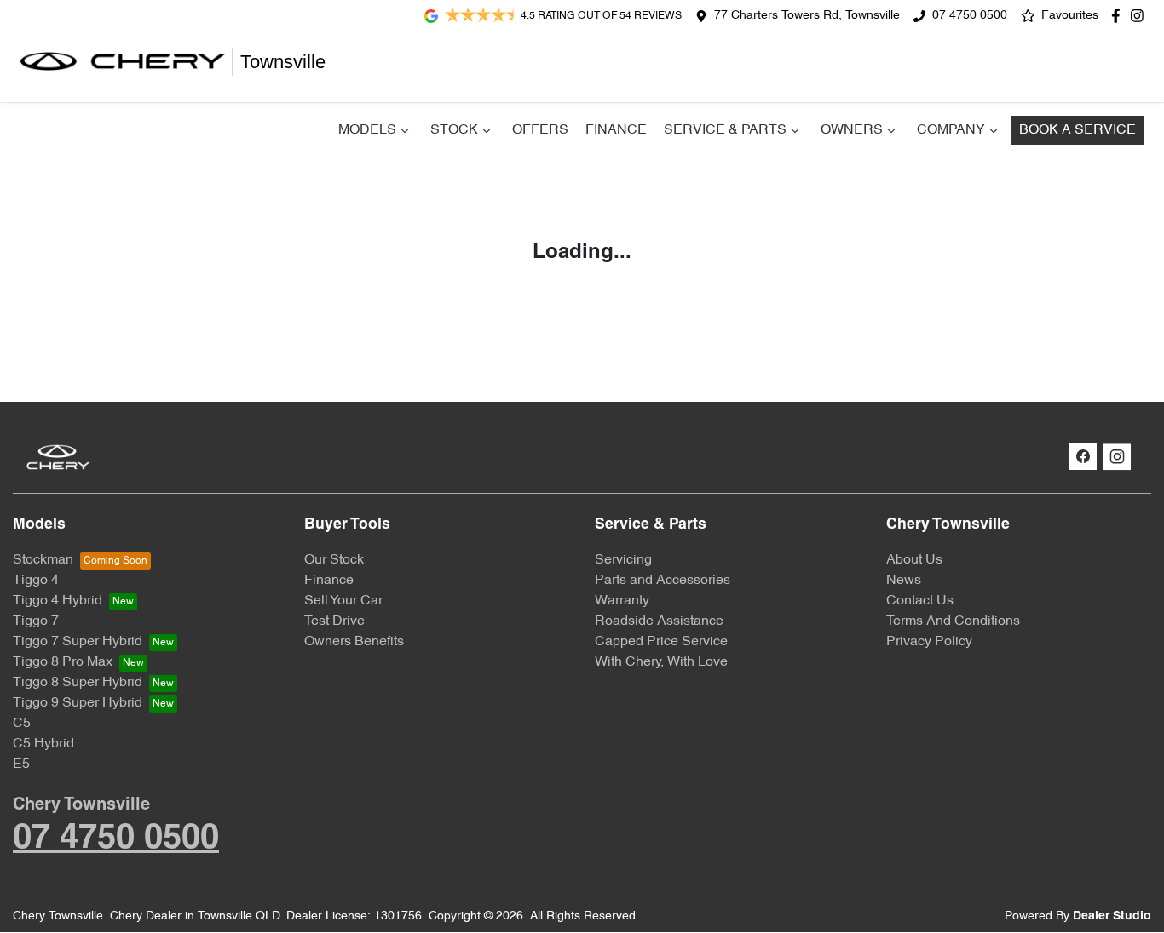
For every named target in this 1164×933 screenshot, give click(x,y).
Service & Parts (725, 130)
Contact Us (920, 601)
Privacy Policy (929, 642)
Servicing (623, 560)
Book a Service (1077, 130)
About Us (914, 560)
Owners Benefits (354, 642)
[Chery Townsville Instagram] (1140, 16)
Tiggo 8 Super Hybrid (77, 683)
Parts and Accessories (662, 580)
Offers (540, 130)
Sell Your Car (343, 601)
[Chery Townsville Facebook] (1119, 16)
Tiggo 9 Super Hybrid (77, 703)
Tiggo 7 (36, 621)
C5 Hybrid (43, 744)
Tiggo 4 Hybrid (57, 601)
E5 (21, 764)
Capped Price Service (661, 642)
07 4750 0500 (969, 15)
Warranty (622, 601)
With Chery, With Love (661, 662)
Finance (616, 130)
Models (367, 130)
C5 (22, 723)
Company (951, 130)
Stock (454, 130)
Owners (852, 130)
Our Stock (334, 560)
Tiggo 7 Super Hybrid (77, 642)
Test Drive (334, 621)
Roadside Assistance (659, 621)
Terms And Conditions (953, 621)
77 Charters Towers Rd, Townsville (807, 15)
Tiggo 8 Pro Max (62, 662)
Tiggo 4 (36, 580)
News (903, 580)
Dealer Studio (1112, 916)
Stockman (43, 560)
